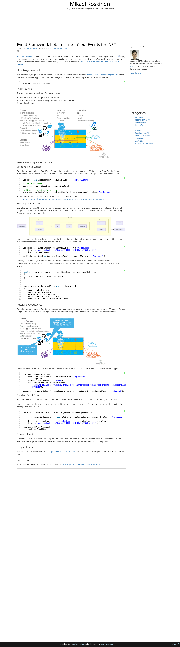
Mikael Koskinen (90, 3)
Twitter (138, 73)
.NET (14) (139, 117)
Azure (65, 48)
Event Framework (24, 56)
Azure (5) (139, 125)
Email (132, 73)
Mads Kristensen (107, 644)
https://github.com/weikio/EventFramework (81, 464)
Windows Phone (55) (144, 143)
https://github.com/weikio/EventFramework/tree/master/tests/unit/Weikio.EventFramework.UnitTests (61, 199)
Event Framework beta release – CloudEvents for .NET (66, 44)
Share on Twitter (18, 51)
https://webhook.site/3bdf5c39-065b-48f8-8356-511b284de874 (65, 250)
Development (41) (142, 133)
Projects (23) (140, 138)
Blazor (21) (139, 127)
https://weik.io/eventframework (62, 451)
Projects (50, 48)
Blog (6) (138, 130)
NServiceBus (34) (142, 135)
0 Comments (33, 48)
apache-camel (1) (142, 120)
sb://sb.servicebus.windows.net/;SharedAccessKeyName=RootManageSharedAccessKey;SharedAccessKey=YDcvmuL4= (96, 385)
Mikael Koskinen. (79, 644)
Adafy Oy (133, 66)
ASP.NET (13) (140, 122)
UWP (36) (139, 141)
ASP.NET (60, 48)
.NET (55, 48)
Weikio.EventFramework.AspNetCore (103, 74)
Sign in (175, 644)
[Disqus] (71, 526)
